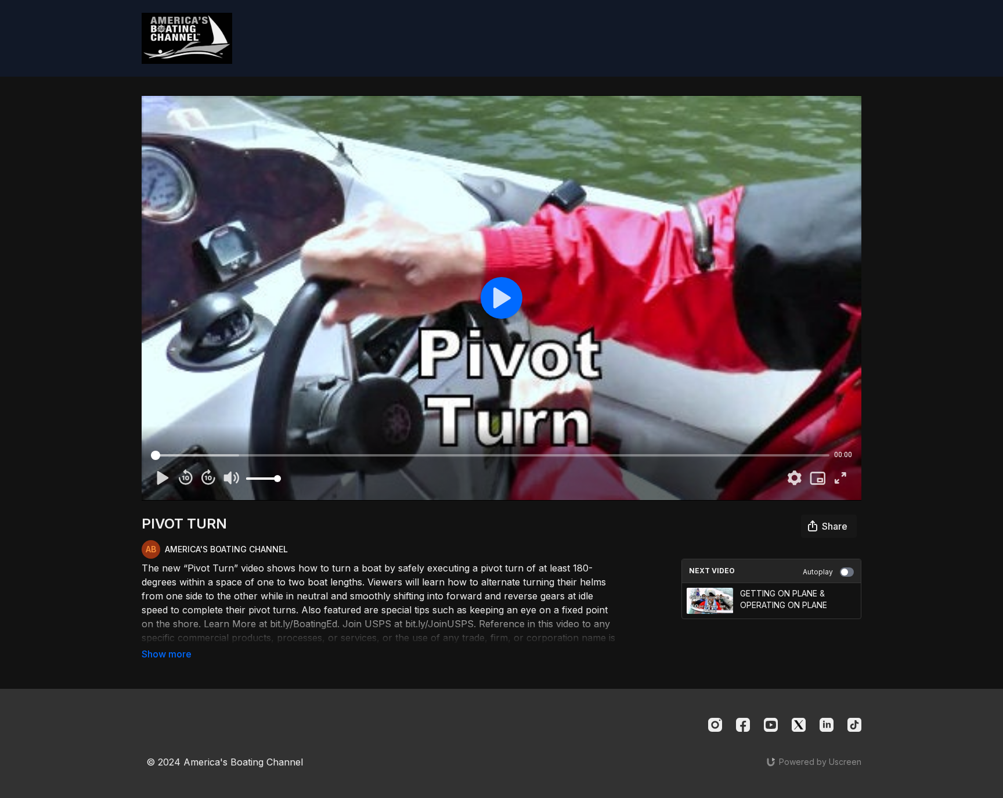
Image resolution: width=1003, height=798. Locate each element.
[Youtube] (771, 725)
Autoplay (818, 571)
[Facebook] (743, 725)
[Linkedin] (827, 725)
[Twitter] (799, 725)
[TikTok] (854, 725)
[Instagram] (715, 725)
